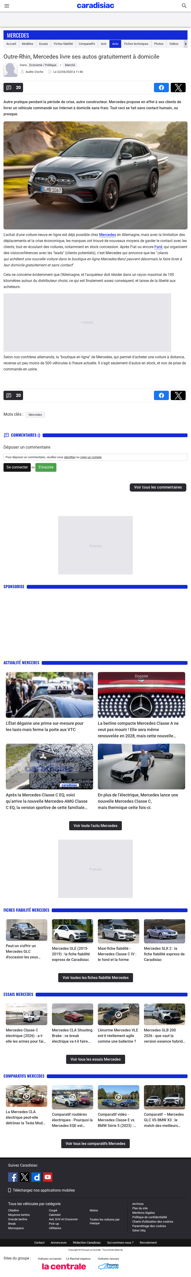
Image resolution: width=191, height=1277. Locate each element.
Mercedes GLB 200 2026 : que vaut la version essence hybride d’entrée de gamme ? (164, 1036)
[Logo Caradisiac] (95, 9)
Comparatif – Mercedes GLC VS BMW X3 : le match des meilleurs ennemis (164, 1120)
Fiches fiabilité (63, 44)
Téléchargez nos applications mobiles (44, 1190)
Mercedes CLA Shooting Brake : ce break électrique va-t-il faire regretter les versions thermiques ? (72, 1036)
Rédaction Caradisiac (87, 1242)
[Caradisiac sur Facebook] (13, 1177)
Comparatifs (87, 44)
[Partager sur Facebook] (162, 86)
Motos (94, 1210)
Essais (43, 44)
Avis (103, 44)
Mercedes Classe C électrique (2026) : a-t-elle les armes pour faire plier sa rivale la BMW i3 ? (26, 1036)
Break (12, 1223)
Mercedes (18, 35)
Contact (39, 1242)
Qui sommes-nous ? (120, 1242)
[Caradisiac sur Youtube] (47, 1177)
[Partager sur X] (179, 86)
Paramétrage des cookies (149, 1226)
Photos (159, 44)
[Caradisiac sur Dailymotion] (36, 1177)
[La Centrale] (64, 1271)
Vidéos (173, 44)
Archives (138, 1204)
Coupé (53, 1210)
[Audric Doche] (10, 76)
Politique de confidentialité (149, 1217)
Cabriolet (55, 1215)
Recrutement (148, 1242)
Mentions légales (143, 1212)
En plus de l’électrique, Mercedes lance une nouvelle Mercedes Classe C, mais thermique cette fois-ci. (138, 801)
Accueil (11, 44)
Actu (115, 44)
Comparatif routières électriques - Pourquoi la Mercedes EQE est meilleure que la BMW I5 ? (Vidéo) (72, 1120)
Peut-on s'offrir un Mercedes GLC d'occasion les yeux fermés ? (22, 952)
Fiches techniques (136, 44)
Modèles (27, 44)
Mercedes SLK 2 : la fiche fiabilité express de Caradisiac (164, 954)
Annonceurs (59, 1242)
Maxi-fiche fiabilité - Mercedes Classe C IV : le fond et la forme (117, 954)
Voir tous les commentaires (158, 487)
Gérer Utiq (138, 1230)
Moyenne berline (19, 1215)
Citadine (13, 1210)
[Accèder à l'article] (49, 695)
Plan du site (140, 1208)
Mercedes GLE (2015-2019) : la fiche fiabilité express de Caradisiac (71, 954)
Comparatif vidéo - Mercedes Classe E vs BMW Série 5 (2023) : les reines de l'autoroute (118, 1120)
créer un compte (91, 457)
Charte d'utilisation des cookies (152, 1221)
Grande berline (17, 1219)
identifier (69, 457)
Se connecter (17, 467)
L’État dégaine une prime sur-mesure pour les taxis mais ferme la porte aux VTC (44, 726)
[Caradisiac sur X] (25, 1177)
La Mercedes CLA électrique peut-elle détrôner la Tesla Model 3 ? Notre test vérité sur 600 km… (26, 1118)
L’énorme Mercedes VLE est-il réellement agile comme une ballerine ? (118, 1036)
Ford (158, 247)
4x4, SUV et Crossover (63, 1219)
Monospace (16, 1228)
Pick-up (54, 1223)
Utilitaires (55, 1228)
